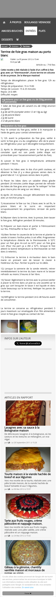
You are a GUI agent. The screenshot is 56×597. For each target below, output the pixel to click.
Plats (42, 31)
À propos (15, 22)
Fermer (27, 593)
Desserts (7, 39)
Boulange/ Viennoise (37, 22)
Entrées (31, 31)
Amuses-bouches (12, 31)
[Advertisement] (28, 370)
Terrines (26, 46)
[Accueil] (4, 22)
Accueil (4, 46)
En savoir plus (27, 587)
